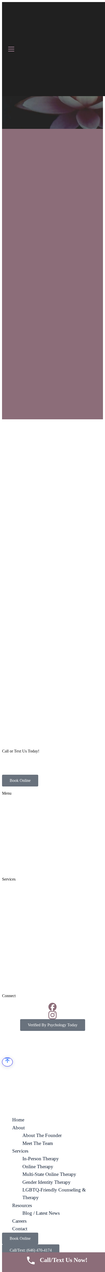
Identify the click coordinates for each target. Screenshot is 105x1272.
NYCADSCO (44, 1046)
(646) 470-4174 (14, 760)
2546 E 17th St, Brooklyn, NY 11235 (32, 768)
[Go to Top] (7, 1061)
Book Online (20, 780)
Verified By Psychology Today (52, 1025)
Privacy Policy (86, 1046)
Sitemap (65, 1046)
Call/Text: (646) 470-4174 (31, 1250)
